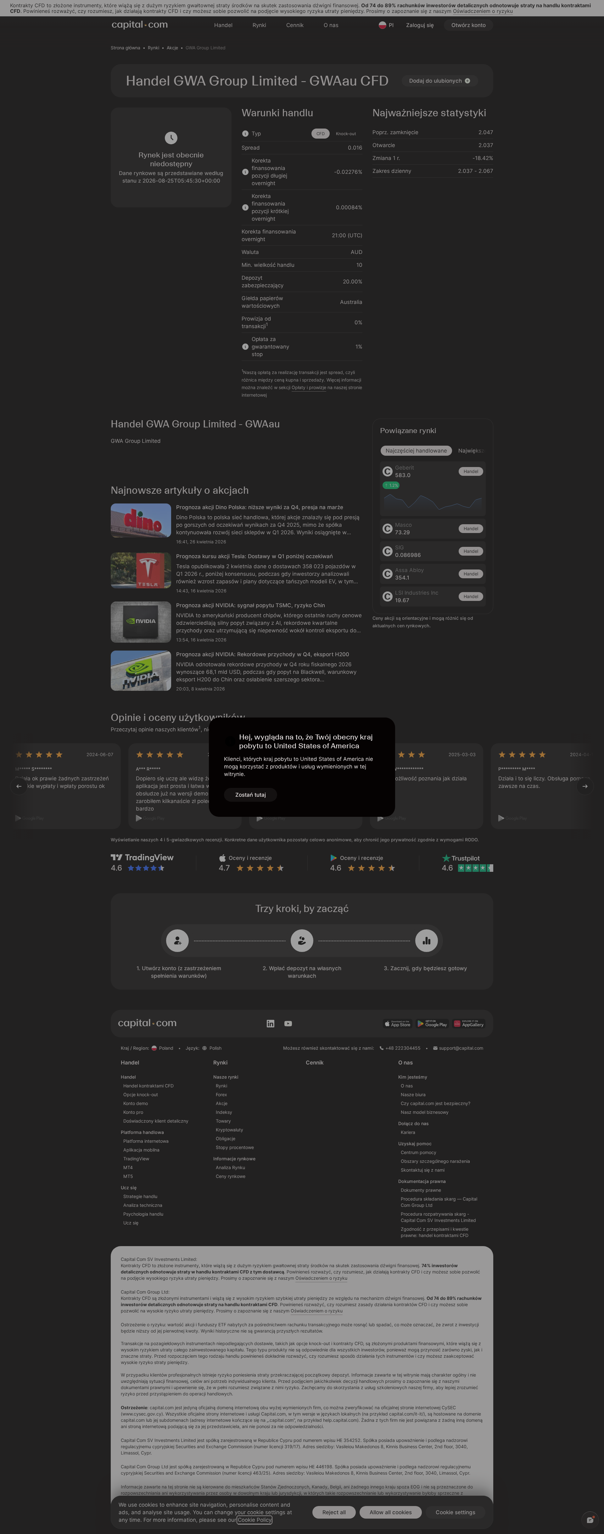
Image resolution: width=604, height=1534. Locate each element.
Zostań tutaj (250, 795)
